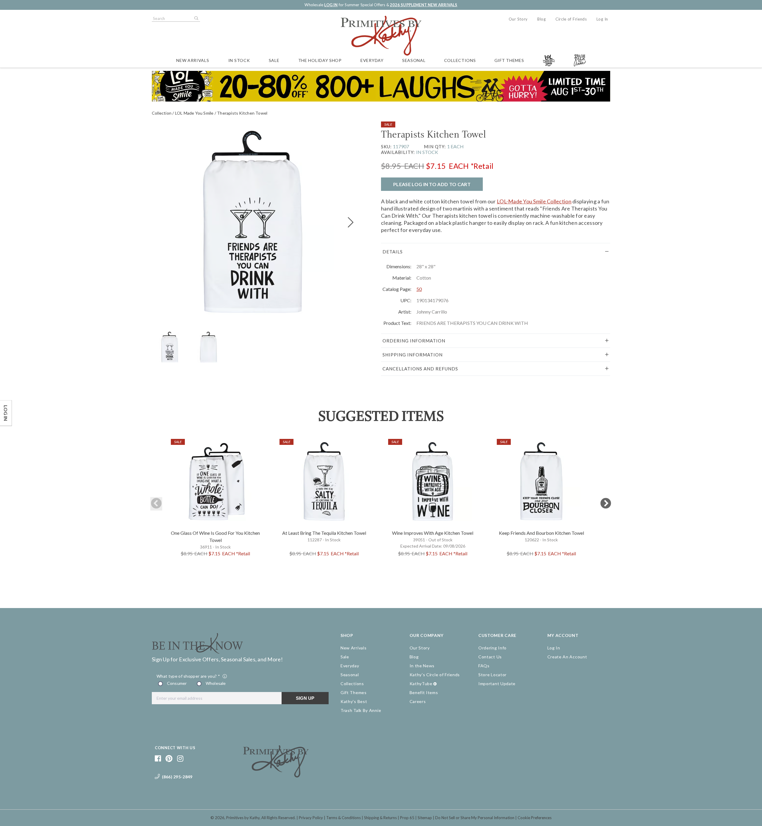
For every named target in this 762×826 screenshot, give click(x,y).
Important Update (497, 683)
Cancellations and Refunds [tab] (420, 368)
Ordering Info (492, 647)
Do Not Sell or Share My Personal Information (474, 817)
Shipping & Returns (380, 817)
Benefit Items (424, 692)
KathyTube (421, 683)
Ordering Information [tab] (413, 340)
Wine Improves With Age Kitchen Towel (432, 533)
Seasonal (414, 60)
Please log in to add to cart (432, 184)
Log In (602, 19)
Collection (161, 113)
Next (606, 503)
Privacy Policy (311, 817)
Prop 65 (407, 817)
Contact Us (490, 656)
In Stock (239, 60)
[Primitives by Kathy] (276, 775)
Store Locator (492, 674)
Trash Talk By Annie (361, 710)
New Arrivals (192, 60)
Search (196, 18)
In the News (422, 665)
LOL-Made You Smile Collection (534, 201)
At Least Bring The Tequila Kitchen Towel (324, 533)
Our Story (518, 19)
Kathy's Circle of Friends (435, 674)
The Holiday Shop (320, 60)
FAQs (484, 665)
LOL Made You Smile (194, 113)
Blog (541, 19)
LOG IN (331, 4)
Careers (418, 701)
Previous (156, 503)
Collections (460, 60)
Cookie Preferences (535, 817)
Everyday (372, 60)
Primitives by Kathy (243, 817)
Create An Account (567, 656)
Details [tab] (392, 251)
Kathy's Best (354, 701)
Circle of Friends (571, 19)
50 (419, 289)
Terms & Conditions (343, 817)
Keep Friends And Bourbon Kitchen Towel (541, 533)
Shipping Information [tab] (412, 354)
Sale (274, 60)
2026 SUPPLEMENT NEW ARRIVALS (423, 4)
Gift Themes (509, 60)
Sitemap (425, 817)
